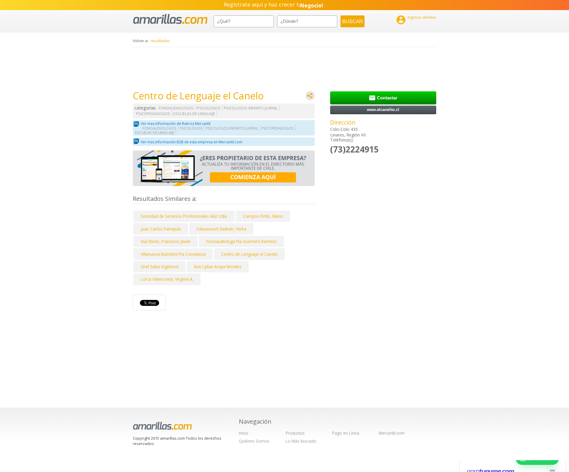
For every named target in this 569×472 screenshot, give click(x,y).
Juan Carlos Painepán (161, 229)
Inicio (243, 433)
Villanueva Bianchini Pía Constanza (173, 254)
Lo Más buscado (301, 441)
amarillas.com (170, 19)
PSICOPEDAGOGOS (153, 113)
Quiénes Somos (254, 441)
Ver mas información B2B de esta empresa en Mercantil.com (191, 141)
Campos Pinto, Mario (263, 216)
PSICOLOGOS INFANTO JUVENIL (251, 108)
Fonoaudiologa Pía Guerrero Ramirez (241, 241)
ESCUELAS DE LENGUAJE (194, 113)
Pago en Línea (345, 433)
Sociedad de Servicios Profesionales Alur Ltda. (184, 216)
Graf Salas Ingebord (159, 266)
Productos (295, 433)
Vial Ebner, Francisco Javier (166, 241)
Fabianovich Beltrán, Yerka (221, 229)
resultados (160, 40)
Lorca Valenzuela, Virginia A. (167, 279)
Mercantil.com (392, 433)
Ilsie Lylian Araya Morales (218, 266)
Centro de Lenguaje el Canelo (249, 254)
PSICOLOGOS (208, 108)
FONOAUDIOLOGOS (176, 108)
